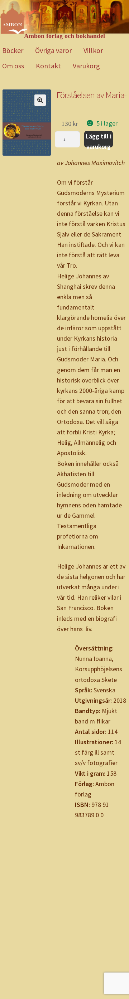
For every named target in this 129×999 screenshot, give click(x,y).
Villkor (93, 50)
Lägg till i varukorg (98, 139)
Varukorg (86, 65)
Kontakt (48, 65)
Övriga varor (53, 50)
